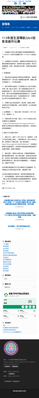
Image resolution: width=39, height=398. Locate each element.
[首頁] (2, 27)
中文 (9, 1)
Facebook (8, 381)
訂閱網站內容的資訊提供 (10, 328)
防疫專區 (6, 251)
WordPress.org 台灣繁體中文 (12, 332)
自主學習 (6, 248)
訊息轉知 (22, 47)
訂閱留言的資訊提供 (9, 330)
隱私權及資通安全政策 (19, 391)
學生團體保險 (7, 260)
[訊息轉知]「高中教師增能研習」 (19, 226)
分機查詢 (11, 374)
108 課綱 (6, 244)
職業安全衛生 (7, 262)
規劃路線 (15, 366)
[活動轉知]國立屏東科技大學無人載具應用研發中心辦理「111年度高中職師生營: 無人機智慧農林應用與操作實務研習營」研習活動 (19, 202)
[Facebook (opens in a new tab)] (15, 3)
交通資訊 (7, 366)
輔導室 (5, 47)
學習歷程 (6, 246)
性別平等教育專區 (8, 253)
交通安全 (6, 257)
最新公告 (21, 1)
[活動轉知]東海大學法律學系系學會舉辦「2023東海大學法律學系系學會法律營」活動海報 (19, 215)
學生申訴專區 (7, 264)
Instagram (15, 381)
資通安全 (6, 268)
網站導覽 (28, 1)
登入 (4, 325)
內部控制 (6, 266)
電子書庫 (6, 271)
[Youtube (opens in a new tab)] (24, 3)
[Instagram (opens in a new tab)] (20, 3)
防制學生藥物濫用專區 (10, 255)
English (14, 1)
